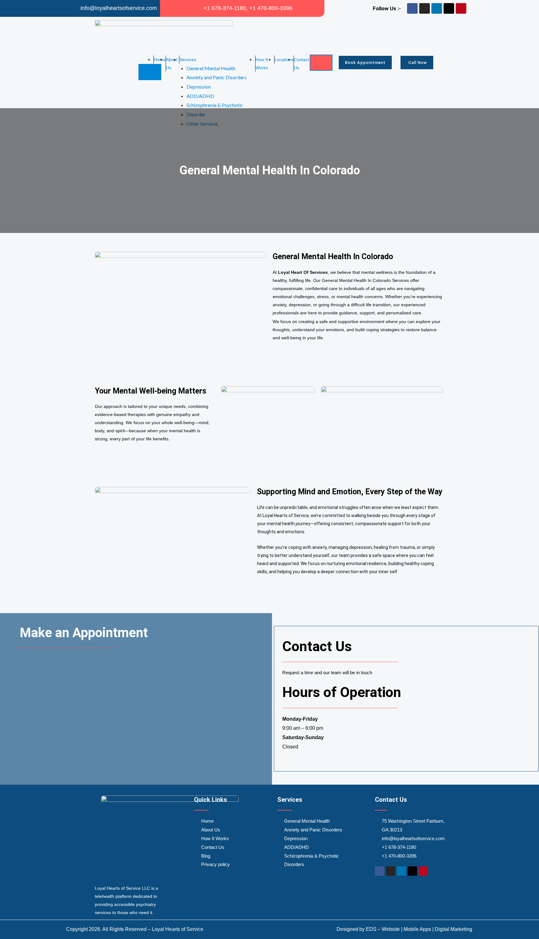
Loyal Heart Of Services (303, 272)
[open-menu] (321, 63)
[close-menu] (149, 72)
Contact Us (301, 63)
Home (160, 59)
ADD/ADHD (200, 96)
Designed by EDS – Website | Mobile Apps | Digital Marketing (404, 929)
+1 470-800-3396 (270, 8)
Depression (199, 87)
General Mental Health (211, 68)
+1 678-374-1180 (224, 8)
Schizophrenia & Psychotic (215, 105)
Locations (284, 59)
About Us (171, 63)
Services (187, 59)
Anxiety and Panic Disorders (217, 77)
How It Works (261, 63)
